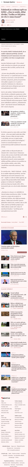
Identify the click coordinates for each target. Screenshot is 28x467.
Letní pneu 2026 (18, 432)
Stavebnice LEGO (6, 463)
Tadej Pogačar (18, 409)
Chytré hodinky (19, 465)
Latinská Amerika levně (6, 440)
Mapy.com (13, 446)
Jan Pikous (17, 347)
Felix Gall (17, 411)
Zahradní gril (11, 457)
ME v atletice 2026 (5, 423)
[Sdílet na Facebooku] (23, 217)
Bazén (10, 453)
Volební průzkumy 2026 (6, 405)
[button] (26, 29)
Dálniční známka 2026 (20, 434)
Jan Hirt (16, 407)
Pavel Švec (17, 339)
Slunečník (5, 455)
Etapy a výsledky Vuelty (20, 405)
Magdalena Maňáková (16, 328)
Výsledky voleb (4, 407)
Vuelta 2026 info (18, 403)
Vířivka (16, 457)
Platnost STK (17, 442)
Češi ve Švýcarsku (5, 438)
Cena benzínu (17, 448)
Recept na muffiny (19, 419)
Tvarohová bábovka (19, 423)
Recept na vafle (18, 425)
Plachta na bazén (16, 453)
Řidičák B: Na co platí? (20, 438)
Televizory (13, 465)
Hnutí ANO (21, 222)
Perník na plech (18, 427)
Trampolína (23, 453)
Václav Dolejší (10, 20)
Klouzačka (10, 455)
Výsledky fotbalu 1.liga (6, 419)
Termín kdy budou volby (6, 409)
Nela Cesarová (18, 308)
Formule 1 (3, 425)
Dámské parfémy (15, 463)
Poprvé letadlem (5, 434)
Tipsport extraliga (5, 421)
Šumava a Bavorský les (6, 436)
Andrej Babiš (14, 222)
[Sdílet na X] (26, 217)
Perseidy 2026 (10, 448)
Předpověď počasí (21, 446)
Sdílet (10, 25)
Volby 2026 (3, 403)
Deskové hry (7, 465)
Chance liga (3, 417)
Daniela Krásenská (20, 299)
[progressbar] (14, 41)
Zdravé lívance (18, 421)
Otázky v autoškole (19, 440)
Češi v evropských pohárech (13, 450)
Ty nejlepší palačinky (19, 417)
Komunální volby (5, 412)
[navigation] (2, 2)
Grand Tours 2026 (18, 412)
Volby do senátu (4, 411)
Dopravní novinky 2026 (20, 436)
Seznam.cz (19, 2)
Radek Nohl (17, 318)
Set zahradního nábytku (19, 455)
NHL (2, 427)
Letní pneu (22, 463)
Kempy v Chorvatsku (5, 432)
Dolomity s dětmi (5, 442)
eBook (4, 25)
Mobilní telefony (19, 461)
